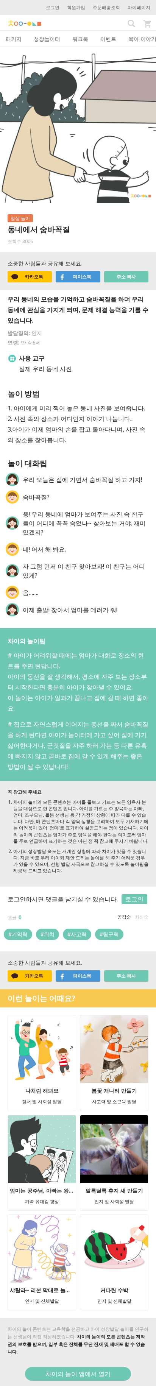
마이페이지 (139, 7)
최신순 (141, 917)
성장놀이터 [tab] (47, 38)
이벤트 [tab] (108, 38)
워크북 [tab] (80, 38)
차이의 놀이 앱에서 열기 (78, 1374)
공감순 (124, 917)
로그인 (52, 7)
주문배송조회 (106, 7)
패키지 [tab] (14, 38)
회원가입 (76, 7)
